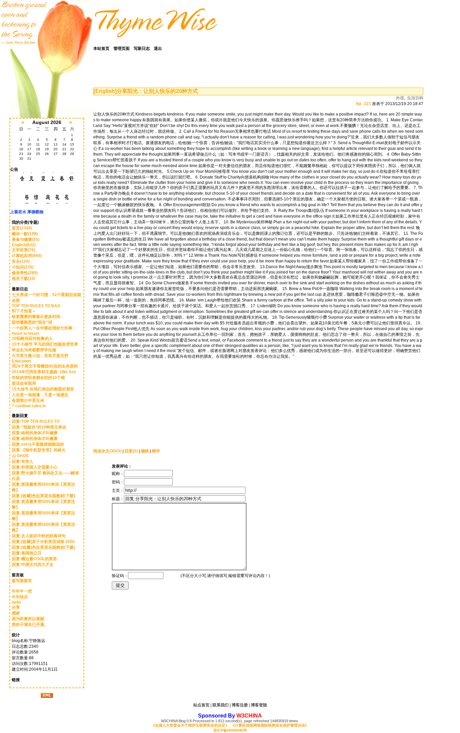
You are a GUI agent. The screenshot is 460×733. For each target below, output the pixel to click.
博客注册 (240, 705)
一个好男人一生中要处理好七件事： (44, 328)
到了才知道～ (24, 311)
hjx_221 (363, 103)
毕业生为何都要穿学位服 (34, 350)
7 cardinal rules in (29, 406)
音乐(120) (21, 261)
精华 (156, 451)
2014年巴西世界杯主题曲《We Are (44, 372)
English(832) (24, 245)
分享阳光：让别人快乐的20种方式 (157, 91)
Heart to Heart (25, 333)
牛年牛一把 (22, 591)
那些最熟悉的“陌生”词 (32, 322)
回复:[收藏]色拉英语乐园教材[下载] (43, 495)
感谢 (16, 613)
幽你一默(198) (25, 233)
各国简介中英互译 (28, 400)
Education (21, 361)
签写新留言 (22, 580)
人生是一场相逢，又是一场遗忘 (40, 394)
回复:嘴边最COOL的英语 (34, 558)
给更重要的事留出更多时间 (36, 316)
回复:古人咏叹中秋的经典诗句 (39, 536)
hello (16, 602)
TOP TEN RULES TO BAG (36, 306)
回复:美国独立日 (26, 553)
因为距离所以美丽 (28, 618)
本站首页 (101, 48)
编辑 (145, 451)
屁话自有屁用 (24, 383)
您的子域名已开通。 (30, 624)
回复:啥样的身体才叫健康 (35, 433)
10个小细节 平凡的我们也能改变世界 (45, 344)
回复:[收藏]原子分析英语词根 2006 (43, 541)
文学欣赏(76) (23, 250)
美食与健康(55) (25, 239)
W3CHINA (249, 716)
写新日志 (142, 48)
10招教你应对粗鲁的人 (32, 338)
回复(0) (131, 451)
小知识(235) (23, 267)
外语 (400, 98)
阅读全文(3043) (107, 451)
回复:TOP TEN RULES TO (36, 421)
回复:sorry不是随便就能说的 (38, 444)
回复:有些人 (22, 461)
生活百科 (415, 98)
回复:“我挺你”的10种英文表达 (39, 427)
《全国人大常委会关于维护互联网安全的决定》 (190, 725)
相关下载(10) (23, 278)
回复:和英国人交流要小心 (35, 467)
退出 (158, 48)
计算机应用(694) (27, 255)
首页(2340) (22, 228)
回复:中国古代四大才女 (33, 564)
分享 (16, 607)
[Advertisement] (135, 401)
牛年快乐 (20, 597)
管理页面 (121, 48)
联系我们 (220, 705)
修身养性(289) (25, 272)
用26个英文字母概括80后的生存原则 (45, 366)
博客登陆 (259, 705)
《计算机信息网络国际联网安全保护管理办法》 (270, 725)
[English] (105, 91)
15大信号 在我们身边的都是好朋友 (43, 389)
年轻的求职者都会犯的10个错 (38, 377)
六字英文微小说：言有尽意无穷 (40, 355)
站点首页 (201, 705)
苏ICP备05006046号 (230, 730)
